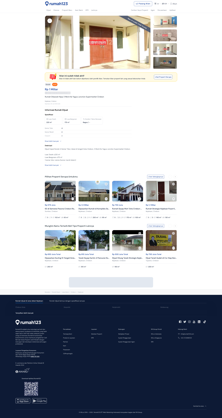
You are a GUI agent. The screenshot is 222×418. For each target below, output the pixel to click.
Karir (64, 346)
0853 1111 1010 (35, 356)
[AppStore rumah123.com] (22, 400)
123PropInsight (68, 354)
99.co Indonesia (156, 334)
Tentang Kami (67, 334)
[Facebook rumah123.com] (180, 321)
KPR (92, 338)
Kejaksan (80, 292)
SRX (152, 342)
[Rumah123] (56, 3)
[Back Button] (49, 20)
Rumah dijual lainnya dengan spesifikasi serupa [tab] (67, 301)
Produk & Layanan (69, 338)
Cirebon (73, 292)
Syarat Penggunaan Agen (126, 342)
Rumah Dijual (56, 292)
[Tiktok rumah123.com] (205, 322)
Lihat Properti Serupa (163, 77)
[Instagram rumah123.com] (189, 321)
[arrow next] (175, 177)
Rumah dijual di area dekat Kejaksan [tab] (29, 301)
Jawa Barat (65, 292)
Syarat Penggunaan (124, 338)
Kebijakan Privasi (123, 334)
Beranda (47, 292)
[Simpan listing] (72, 184)
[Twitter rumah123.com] (184, 321)
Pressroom (66, 350)
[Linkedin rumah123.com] (199, 322)
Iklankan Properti (96, 334)
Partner (65, 342)
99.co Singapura (156, 338)
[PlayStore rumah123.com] (39, 400)
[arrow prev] (170, 177)
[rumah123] (28, 323)
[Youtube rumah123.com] (194, 321)
